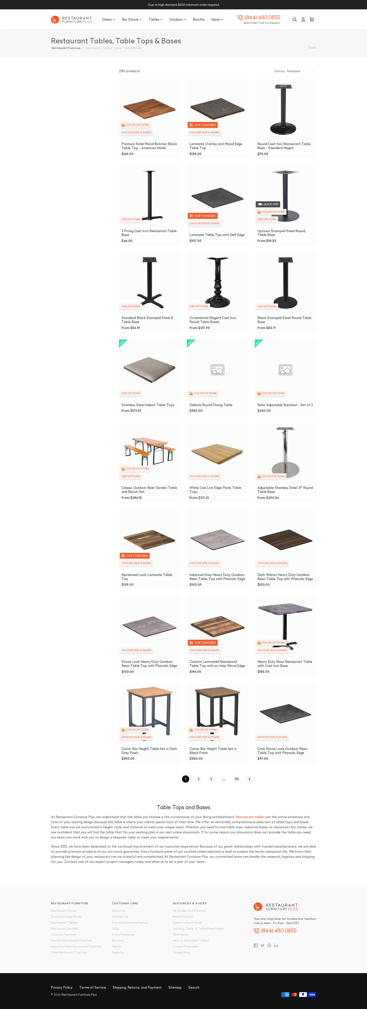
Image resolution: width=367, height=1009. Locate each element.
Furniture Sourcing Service (130, 922)
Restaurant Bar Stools (66, 917)
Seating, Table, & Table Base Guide (198, 928)
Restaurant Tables (64, 922)
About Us (118, 911)
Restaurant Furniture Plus (79, 994)
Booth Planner (183, 917)
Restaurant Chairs (63, 911)
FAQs (115, 928)
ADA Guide (181, 934)
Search (193, 987)
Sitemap (175, 987)
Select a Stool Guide (187, 922)
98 (237, 779)
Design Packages (185, 946)
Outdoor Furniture (63, 934)
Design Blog (181, 952)
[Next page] (249, 779)
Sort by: (280, 71)
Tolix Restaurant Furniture (69, 952)
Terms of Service (92, 987)
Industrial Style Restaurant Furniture (76, 946)
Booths (199, 19)
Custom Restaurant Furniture (71, 940)
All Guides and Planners (189, 911)
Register (118, 952)
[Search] (295, 19)
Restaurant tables (250, 817)
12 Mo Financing (123, 934)
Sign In (116, 946)
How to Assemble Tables (191, 940)
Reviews (118, 940)
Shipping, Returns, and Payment (137, 987)
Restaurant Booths (64, 928)
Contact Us (120, 917)
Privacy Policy (61, 987)
